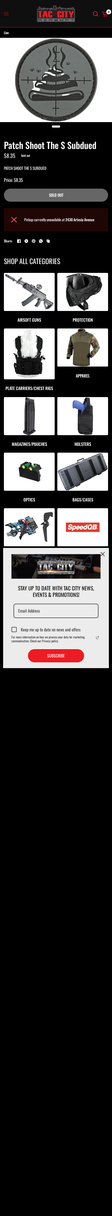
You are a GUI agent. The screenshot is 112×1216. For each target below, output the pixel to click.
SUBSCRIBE (56, 655)
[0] (104, 13)
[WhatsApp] (41, 241)
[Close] (102, 554)
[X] (26, 241)
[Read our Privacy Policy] (97, 637)
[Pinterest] (33, 241)
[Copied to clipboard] (48, 241)
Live (6, 32)
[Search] (95, 13)
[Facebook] (19, 241)
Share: (8, 241)
